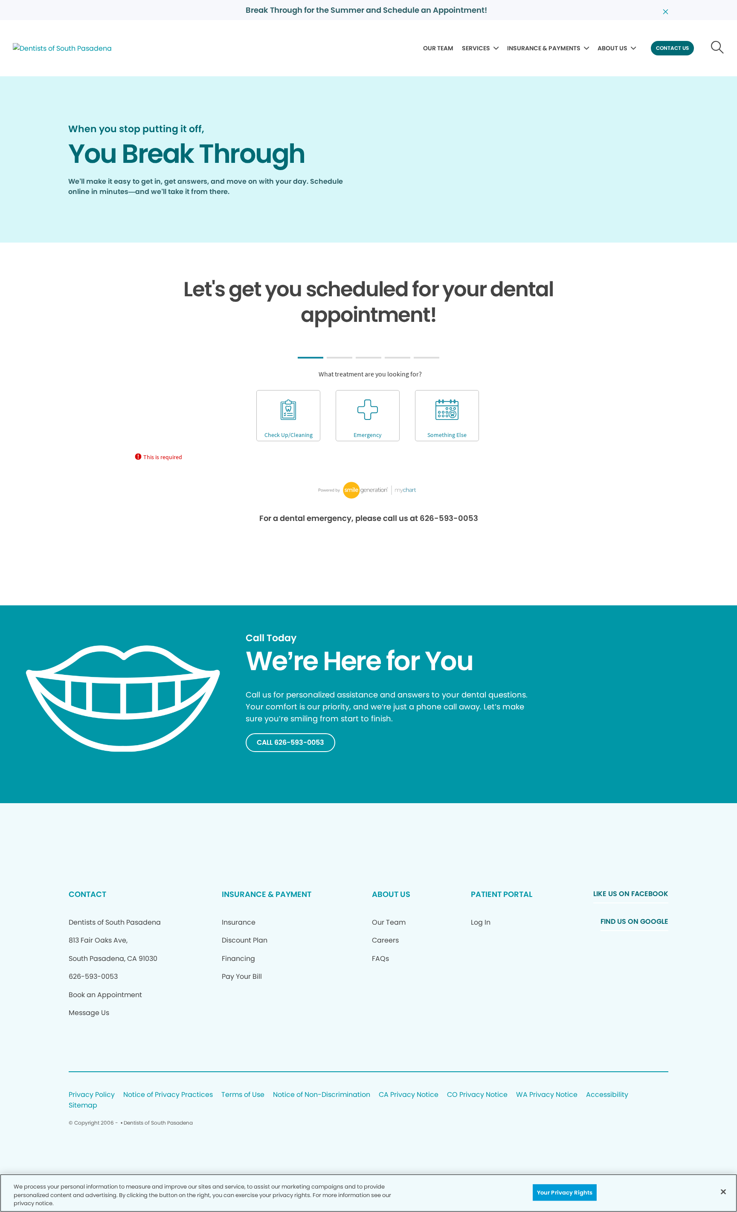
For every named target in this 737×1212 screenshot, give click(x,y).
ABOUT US (612, 48)
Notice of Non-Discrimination (321, 1095)
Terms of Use (242, 1095)
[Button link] (717, 48)
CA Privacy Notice (408, 1095)
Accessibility (607, 1095)
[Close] (723, 1191)
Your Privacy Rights (564, 1192)
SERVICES (476, 48)
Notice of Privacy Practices (168, 1095)
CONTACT (87, 894)
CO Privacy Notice (477, 1095)
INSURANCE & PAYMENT (266, 894)
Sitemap (83, 1105)
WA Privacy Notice (546, 1095)
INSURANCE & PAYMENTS (543, 48)
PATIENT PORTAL (501, 894)
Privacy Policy (92, 1095)
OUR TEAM (438, 48)
